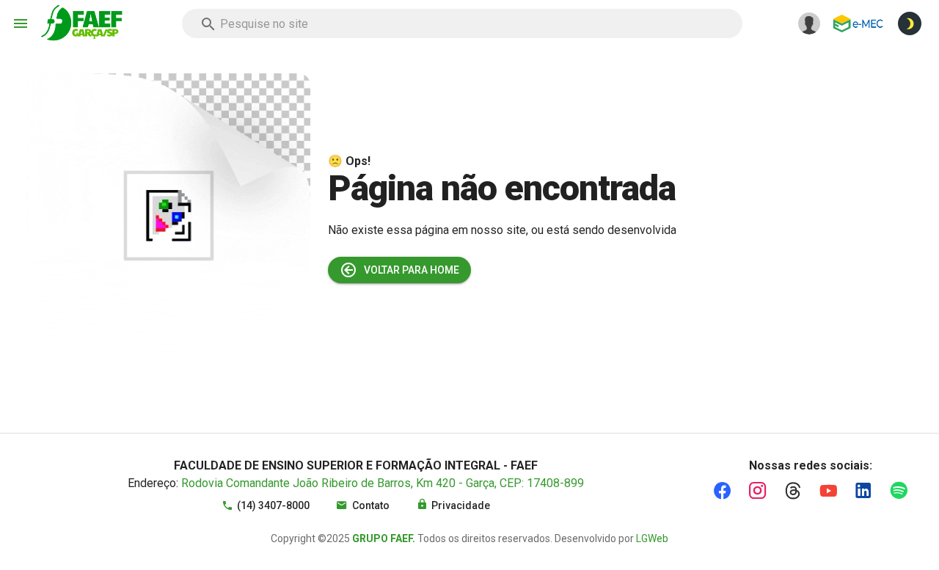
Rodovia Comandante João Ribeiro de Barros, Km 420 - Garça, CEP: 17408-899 (382, 483)
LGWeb (652, 538)
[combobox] (462, 23)
